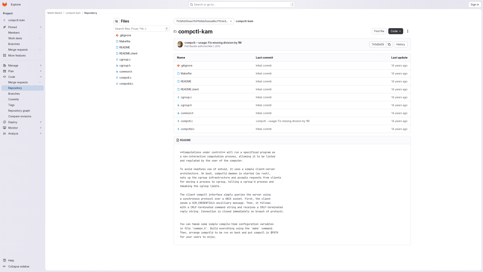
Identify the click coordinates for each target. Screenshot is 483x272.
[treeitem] (142, 35)
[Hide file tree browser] (116, 21)
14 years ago (399, 65)
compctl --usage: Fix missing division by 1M (213, 42)
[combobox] (141, 29)
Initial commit (263, 65)
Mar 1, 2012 (214, 46)
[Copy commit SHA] (389, 44)
